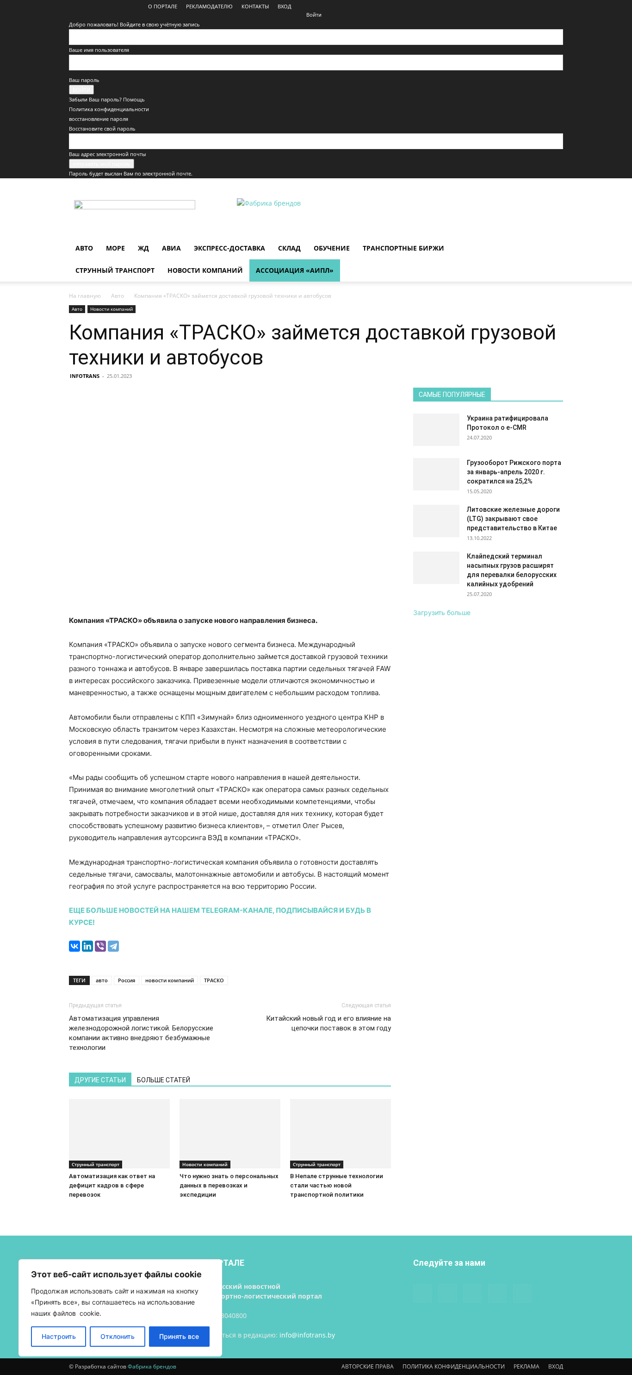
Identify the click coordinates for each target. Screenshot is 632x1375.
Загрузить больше (442, 612)
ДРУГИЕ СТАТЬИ (100, 1080)
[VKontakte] (541, 6)
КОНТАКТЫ (255, 6)
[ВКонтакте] (74, 946)
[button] (552, 249)
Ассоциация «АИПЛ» (295, 270)
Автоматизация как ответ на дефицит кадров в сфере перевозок (112, 1185)
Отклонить (117, 1336)
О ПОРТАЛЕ (162, 6)
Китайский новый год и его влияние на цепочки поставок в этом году (328, 1023)
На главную (85, 296)
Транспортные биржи (403, 248)
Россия (126, 980)
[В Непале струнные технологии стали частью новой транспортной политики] (340, 1133)
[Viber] (100, 946)
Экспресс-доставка (229, 248)
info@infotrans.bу (307, 1335)
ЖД (143, 248)
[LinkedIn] (87, 946)
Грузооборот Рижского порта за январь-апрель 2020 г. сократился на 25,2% (514, 472)
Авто (84, 248)
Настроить (59, 1336)
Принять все (179, 1336)
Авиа (171, 248)
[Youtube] (556, 6)
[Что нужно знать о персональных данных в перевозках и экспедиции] (230, 1133)
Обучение (332, 248)
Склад (289, 248)
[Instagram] (510, 6)
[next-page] (76, 1212)
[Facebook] (495, 6)
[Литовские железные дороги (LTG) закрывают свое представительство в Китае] (436, 521)
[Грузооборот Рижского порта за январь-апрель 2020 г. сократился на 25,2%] (436, 474)
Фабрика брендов (152, 1366)
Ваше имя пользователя (99, 49)
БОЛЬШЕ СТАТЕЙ (163, 1080)
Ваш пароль (84, 79)
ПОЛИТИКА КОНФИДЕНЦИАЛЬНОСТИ (454, 1366)
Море (115, 248)
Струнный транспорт (115, 270)
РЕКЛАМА (526, 1366)
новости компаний (169, 980)
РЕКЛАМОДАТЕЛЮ (209, 6)
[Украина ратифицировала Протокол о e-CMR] (436, 430)
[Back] (308, 4)
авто (102, 980)
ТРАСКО (214, 980)
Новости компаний (205, 270)
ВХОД (284, 6)
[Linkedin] (526, 6)
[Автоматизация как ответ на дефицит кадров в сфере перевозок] (119, 1133)
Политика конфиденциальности (109, 109)
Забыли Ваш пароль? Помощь (107, 99)
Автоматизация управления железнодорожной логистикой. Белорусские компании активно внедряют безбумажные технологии (141, 1033)
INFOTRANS (84, 375)
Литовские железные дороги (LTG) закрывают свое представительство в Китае (513, 519)
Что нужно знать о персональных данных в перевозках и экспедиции (229, 1185)
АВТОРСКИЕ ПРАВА (367, 1366)
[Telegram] (113, 946)
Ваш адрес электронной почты (107, 154)
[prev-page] (71, 1212)
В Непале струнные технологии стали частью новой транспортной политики (336, 1185)
